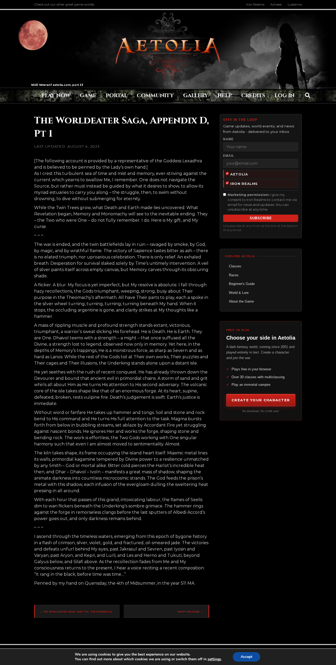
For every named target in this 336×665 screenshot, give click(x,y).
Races (234, 275)
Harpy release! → (190, 612)
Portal (116, 95)
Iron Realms (255, 4)
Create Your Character (261, 400)
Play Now (55, 95)
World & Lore (239, 293)
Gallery (195, 95)
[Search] (307, 95)
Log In (285, 95)
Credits (253, 95)
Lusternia (295, 4)
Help (225, 95)
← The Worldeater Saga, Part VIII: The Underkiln (76, 612)
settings (214, 659)
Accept (246, 656)
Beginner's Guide (242, 284)
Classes (235, 266)
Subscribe (261, 218)
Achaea (276, 4)
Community (155, 95)
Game (88, 95)
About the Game (241, 301)
